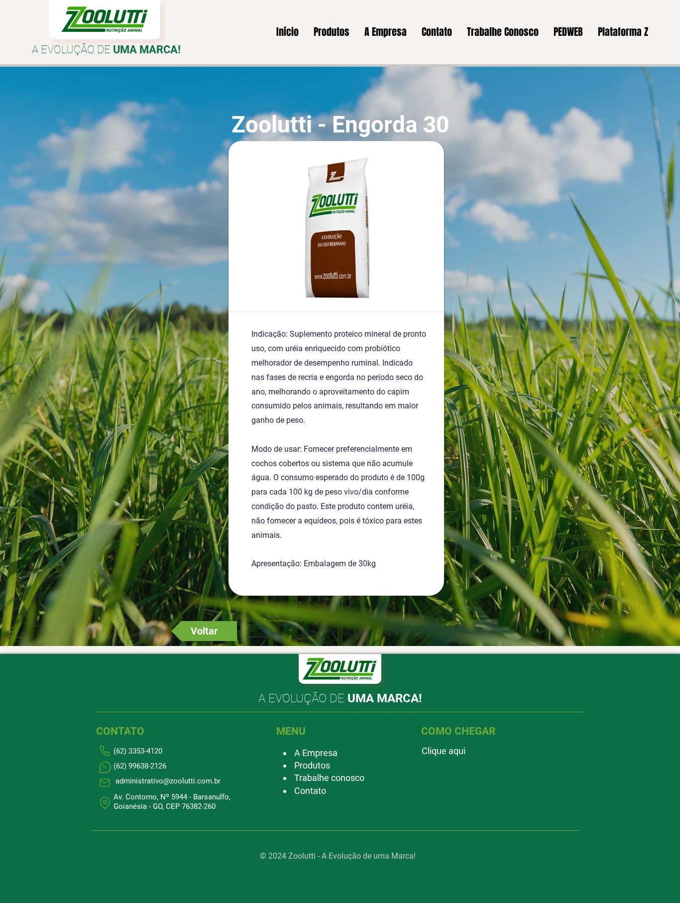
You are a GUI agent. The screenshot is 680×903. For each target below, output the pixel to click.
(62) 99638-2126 (139, 766)
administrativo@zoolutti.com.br (168, 780)
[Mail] (105, 783)
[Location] (105, 802)
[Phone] (105, 767)
